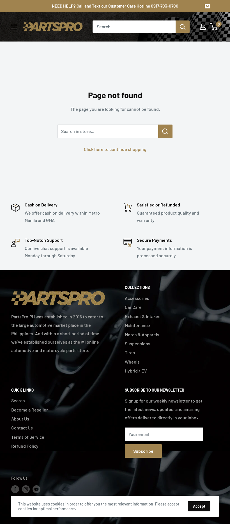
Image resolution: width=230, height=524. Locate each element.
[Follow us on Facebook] (15, 489)
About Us (20, 418)
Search (18, 400)
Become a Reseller (29, 409)
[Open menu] (14, 27)
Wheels (132, 361)
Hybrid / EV (136, 370)
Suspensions (137, 343)
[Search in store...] (165, 131)
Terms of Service (27, 437)
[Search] (183, 26)
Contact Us (22, 427)
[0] (214, 26)
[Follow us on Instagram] (26, 489)
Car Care (133, 307)
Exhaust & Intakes (142, 316)
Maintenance (137, 325)
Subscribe (143, 451)
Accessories (137, 298)
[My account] (203, 27)
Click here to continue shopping (115, 149)
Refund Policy (24, 446)
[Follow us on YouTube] (36, 489)
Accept (199, 506)
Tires (130, 352)
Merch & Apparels (142, 334)
